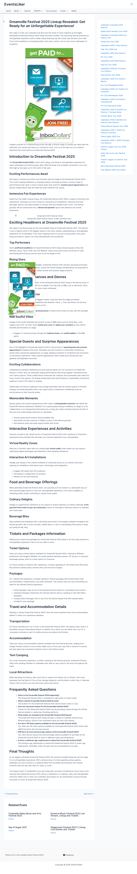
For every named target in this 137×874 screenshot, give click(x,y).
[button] (132, 4)
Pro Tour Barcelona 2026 (111, 106)
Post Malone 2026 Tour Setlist (113, 170)
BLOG (16, 11)
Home (8, 11)
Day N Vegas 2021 (18, 827)
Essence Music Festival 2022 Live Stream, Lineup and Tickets (68, 814)
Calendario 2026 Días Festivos (113, 53)
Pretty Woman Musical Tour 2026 (114, 126)
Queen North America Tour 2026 (114, 31)
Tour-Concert (51, 11)
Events (63, 11)
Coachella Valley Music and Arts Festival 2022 (25, 814)
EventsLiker (14, 4)
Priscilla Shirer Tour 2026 (111, 116)
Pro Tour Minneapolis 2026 (112, 95)
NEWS (73, 11)
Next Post (89, 794)
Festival (27, 11)
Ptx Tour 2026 (106, 57)
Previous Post (11, 794)
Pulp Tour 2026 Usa (109, 49)
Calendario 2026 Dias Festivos (113, 61)
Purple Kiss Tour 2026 (110, 41)
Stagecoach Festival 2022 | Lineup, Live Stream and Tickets (68, 828)
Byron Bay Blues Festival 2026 (113, 166)
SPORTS (37, 11)
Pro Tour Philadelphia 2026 (112, 85)
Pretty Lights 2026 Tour (110, 136)
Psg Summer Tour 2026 (110, 75)
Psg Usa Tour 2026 (108, 65)
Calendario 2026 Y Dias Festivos (114, 45)
